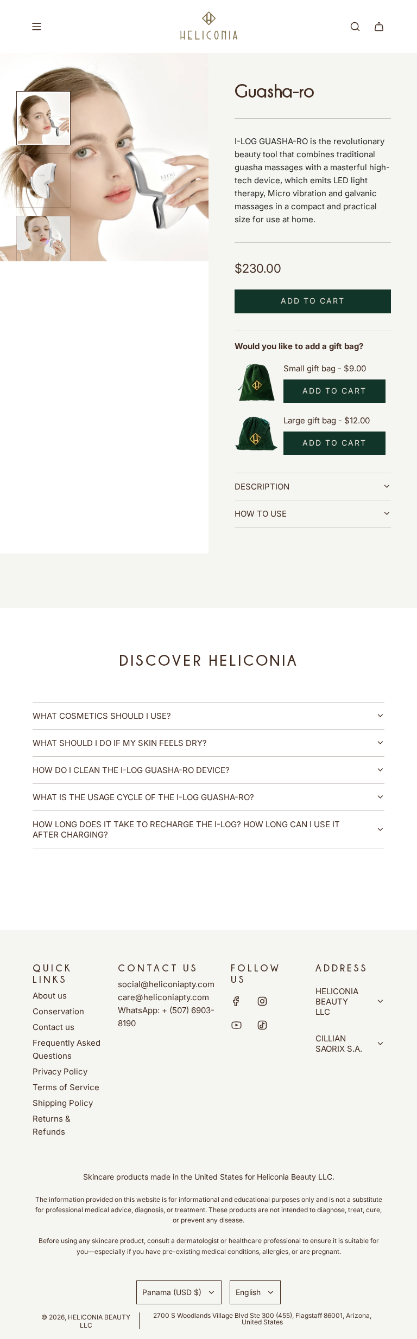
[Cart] (379, 26)
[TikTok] (262, 1025)
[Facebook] (236, 1001)
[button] (14, 157)
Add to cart (334, 390)
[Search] (355, 26)
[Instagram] (262, 1001)
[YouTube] (236, 1025)
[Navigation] (36, 26)
